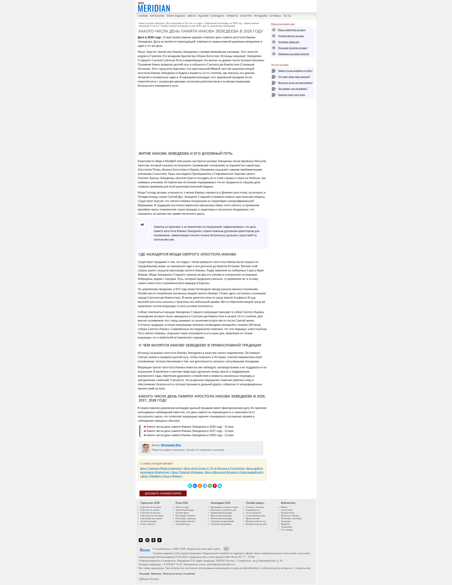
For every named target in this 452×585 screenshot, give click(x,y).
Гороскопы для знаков (151, 518)
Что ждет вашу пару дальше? (294, 76)
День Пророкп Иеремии (187, 472)
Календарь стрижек (185, 515)
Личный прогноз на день (291, 36)
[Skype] (220, 486)
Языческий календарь (221, 518)
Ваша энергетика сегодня (291, 30)
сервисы (275, 16)
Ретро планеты (147, 524)
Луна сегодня (182, 507)
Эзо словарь (287, 529)
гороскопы (157, 16)
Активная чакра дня (288, 42)
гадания (203, 16)
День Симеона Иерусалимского (161, 468)
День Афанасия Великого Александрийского (234, 472)
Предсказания (253, 518)
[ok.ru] (153, 542)
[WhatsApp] (210, 486)
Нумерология (287, 512)
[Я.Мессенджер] (190, 486)
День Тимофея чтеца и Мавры (161, 476)
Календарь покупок (185, 521)
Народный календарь (221, 515)
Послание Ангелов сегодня (292, 48)
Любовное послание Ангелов (293, 54)
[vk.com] (140, 542)
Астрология (287, 510)
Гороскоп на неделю (150, 512)
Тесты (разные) (253, 512)
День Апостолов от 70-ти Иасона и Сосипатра (214, 468)
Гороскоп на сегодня (150, 507)
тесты (287, 16)
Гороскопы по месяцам (151, 515)
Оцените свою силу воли (291, 94)
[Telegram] (205, 486)
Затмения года (183, 524)
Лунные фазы (182, 512)
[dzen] (159, 542)
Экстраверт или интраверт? (293, 88)
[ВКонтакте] (195, 486)
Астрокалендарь (148, 521)
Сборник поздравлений (222, 521)
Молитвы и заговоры (291, 518)
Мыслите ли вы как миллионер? (295, 82)
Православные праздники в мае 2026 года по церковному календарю (198, 26)
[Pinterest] (215, 486)
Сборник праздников (221, 524)
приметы (232, 16)
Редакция (144, 573)
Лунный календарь (185, 510)
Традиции (286, 521)
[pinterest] (147, 542)
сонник (143, 16)
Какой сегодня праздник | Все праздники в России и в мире (170, 23)
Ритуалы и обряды (290, 515)
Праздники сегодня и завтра (224, 507)
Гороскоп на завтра (149, 510)
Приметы (285, 524)
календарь (217, 16)
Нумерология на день (256, 524)
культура (246, 16)
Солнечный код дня (255, 515)
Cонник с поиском (255, 507)
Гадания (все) (252, 510)
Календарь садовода (186, 518)
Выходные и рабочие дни (223, 510)
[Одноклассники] (200, 486)
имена (192, 16)
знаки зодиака (176, 16)
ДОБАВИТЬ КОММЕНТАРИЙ (163, 493)
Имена (284, 507)
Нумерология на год (256, 521)
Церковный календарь (221, 512)
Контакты (156, 573)
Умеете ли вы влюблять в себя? (295, 70)
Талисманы (286, 526)
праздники (260, 16)
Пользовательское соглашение (179, 573)
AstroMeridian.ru (163, 549)
